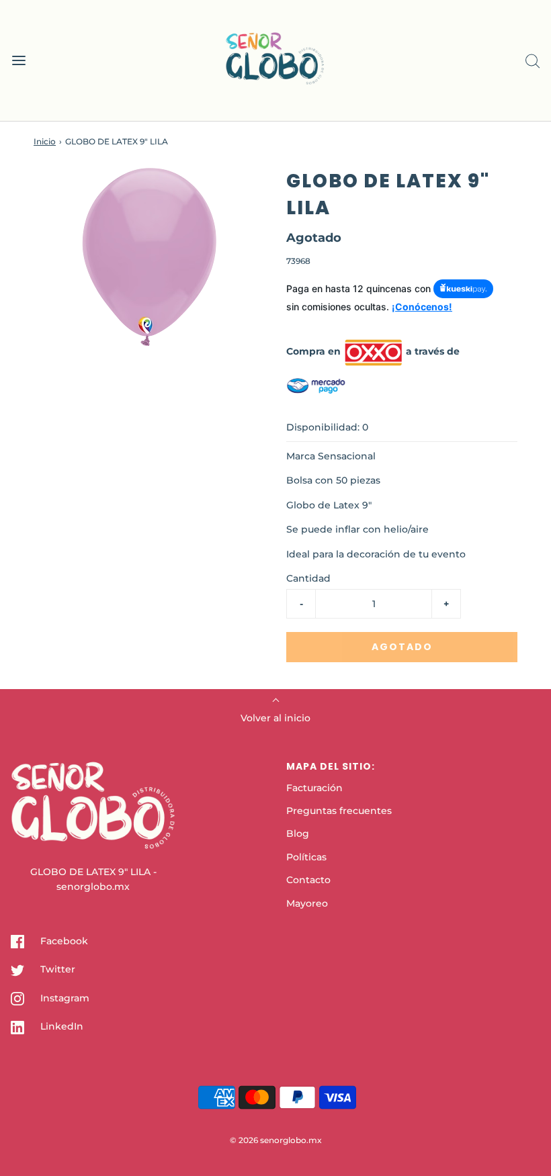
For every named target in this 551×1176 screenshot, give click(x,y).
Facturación (314, 788)
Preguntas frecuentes (339, 811)
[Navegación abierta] (18, 60)
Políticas (306, 857)
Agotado (402, 646)
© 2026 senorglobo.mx (276, 1140)
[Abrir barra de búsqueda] (532, 60)
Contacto (308, 880)
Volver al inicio (275, 718)
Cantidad (308, 578)
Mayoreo (307, 903)
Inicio (45, 141)
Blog (297, 833)
